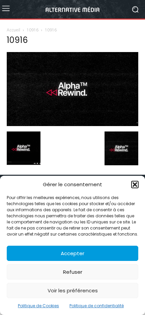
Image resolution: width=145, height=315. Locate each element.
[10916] (72, 124)
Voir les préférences (73, 290)
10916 (32, 30)
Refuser (72, 271)
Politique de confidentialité (96, 306)
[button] (135, 184)
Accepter (72, 253)
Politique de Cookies (38, 306)
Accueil (13, 30)
